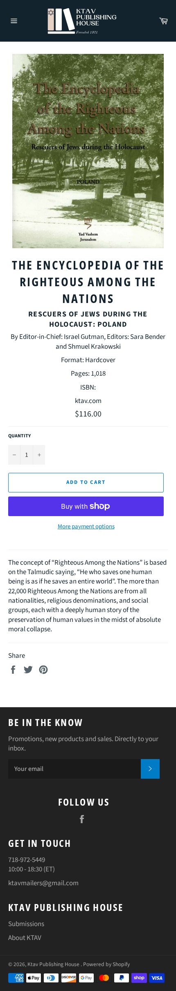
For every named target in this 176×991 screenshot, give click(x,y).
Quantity (19, 436)
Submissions (26, 924)
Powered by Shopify (106, 964)
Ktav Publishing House (54, 964)
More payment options (86, 527)
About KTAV (24, 938)
